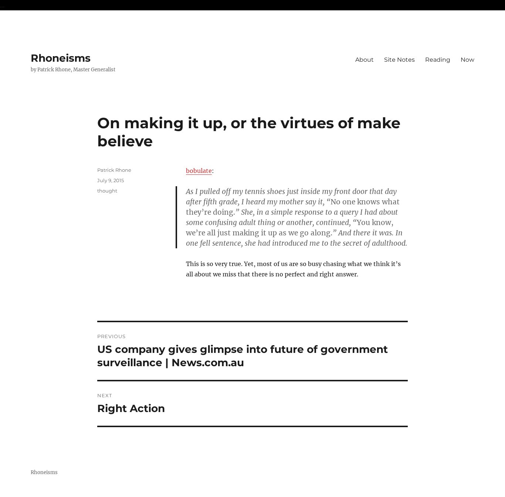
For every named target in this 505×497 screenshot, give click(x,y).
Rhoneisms (61, 58)
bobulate (199, 170)
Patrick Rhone (114, 170)
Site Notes (399, 59)
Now (467, 59)
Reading (437, 59)
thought (107, 191)
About (364, 59)
